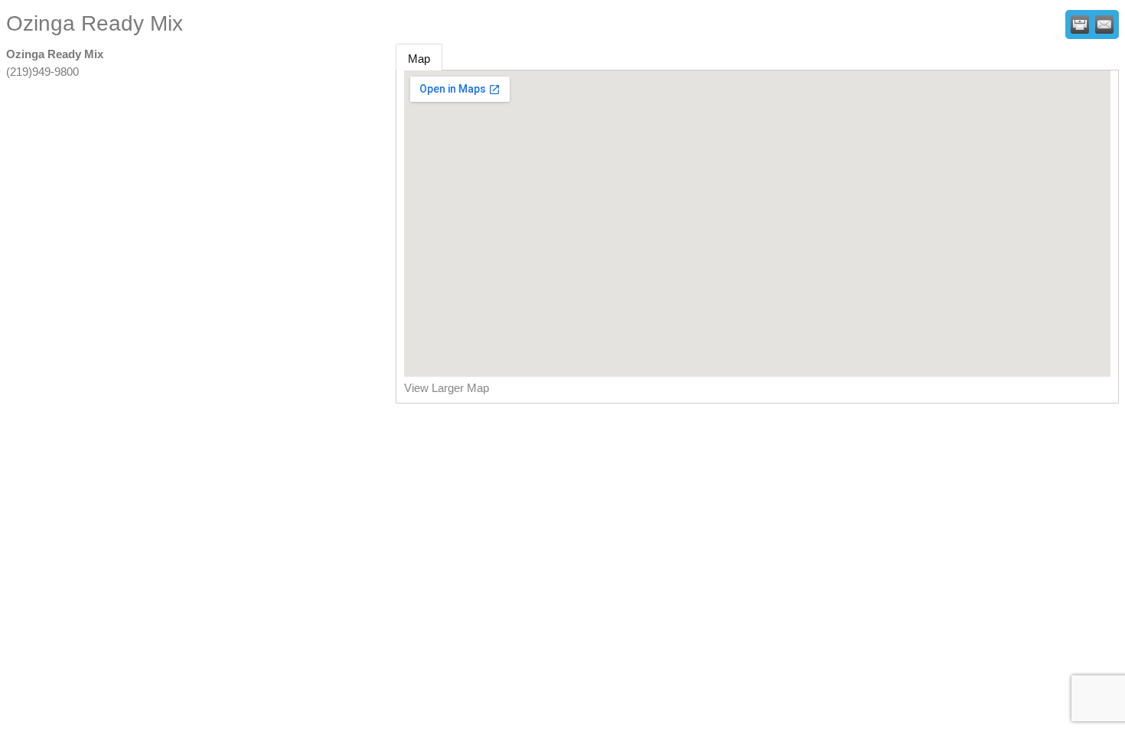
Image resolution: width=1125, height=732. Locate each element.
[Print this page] (1080, 24)
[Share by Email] (1104, 24)
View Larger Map (446, 387)
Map (419, 58)
